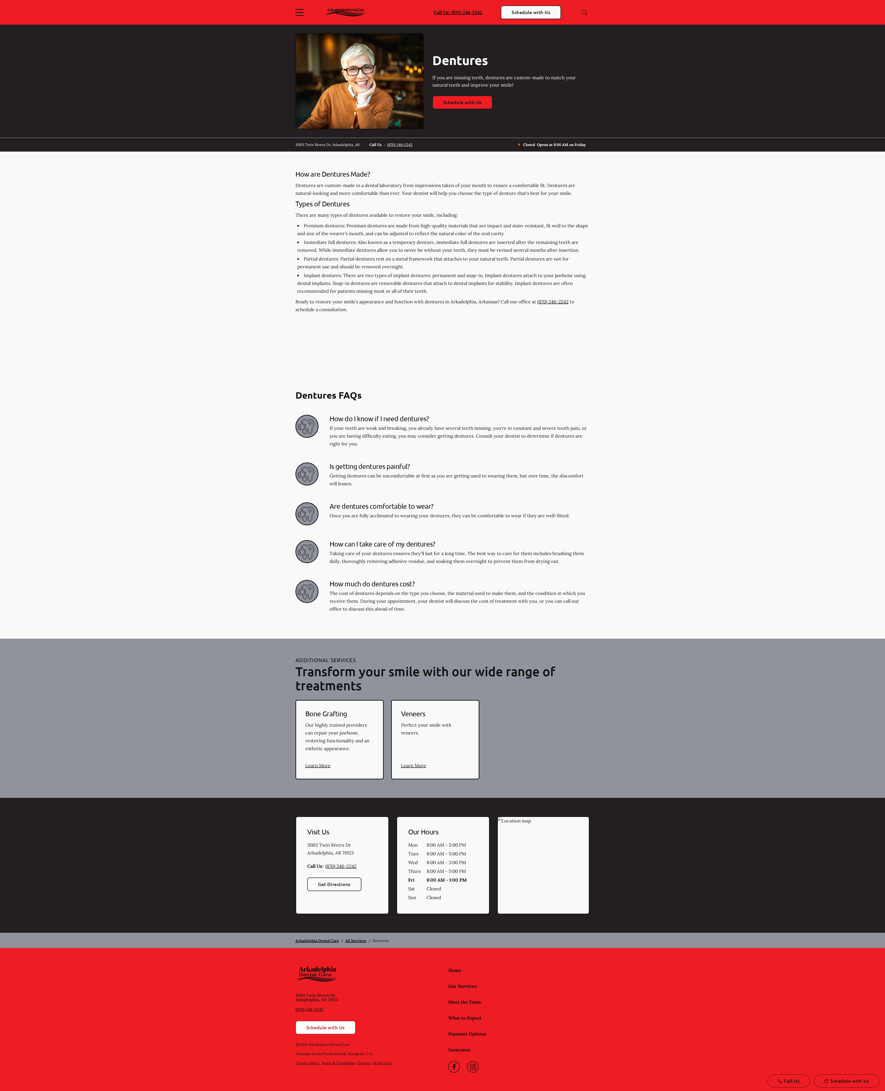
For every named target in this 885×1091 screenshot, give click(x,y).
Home (454, 970)
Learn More (317, 765)
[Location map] (543, 865)
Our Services (462, 986)
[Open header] (300, 12)
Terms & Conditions (338, 1063)
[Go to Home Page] (345, 12)
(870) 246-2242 (400, 144)
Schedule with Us (531, 12)
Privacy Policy (307, 1063)
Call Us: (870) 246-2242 (458, 12)
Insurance (459, 1050)
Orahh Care (382, 1063)
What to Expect (464, 1018)
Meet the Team (464, 1002)
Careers (363, 1063)
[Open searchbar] (584, 12)
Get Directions (334, 884)
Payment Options (467, 1034)
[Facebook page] (454, 1067)
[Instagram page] (473, 1067)
